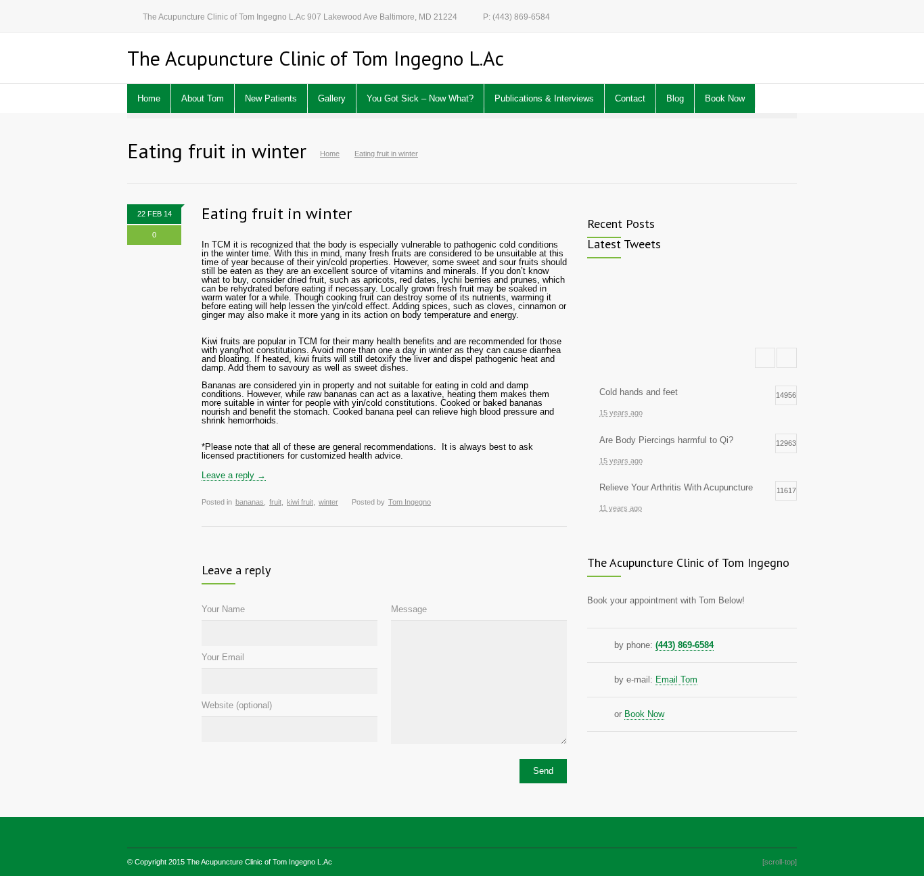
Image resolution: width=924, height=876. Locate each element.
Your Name (223, 609)
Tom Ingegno (409, 502)
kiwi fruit (300, 502)
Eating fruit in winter (277, 213)
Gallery (332, 98)
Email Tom (676, 679)
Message (409, 609)
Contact (630, 98)
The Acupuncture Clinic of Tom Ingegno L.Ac (259, 862)
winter (328, 502)
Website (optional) (237, 705)
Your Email (223, 657)
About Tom (202, 98)
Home (148, 98)
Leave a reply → (234, 475)
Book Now (725, 98)
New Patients (271, 98)
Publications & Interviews (544, 98)
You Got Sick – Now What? (420, 98)
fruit (275, 502)
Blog (675, 98)
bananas (249, 502)
